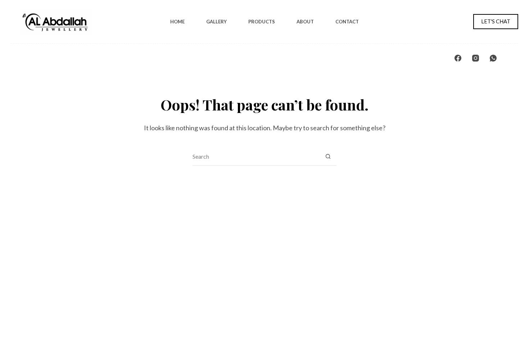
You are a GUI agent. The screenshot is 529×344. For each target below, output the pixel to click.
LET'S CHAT (495, 21)
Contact (347, 21)
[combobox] (256, 157)
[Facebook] (458, 58)
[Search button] (327, 156)
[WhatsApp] (493, 58)
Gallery (216, 21)
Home (177, 21)
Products (261, 21)
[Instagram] (475, 58)
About (305, 21)
